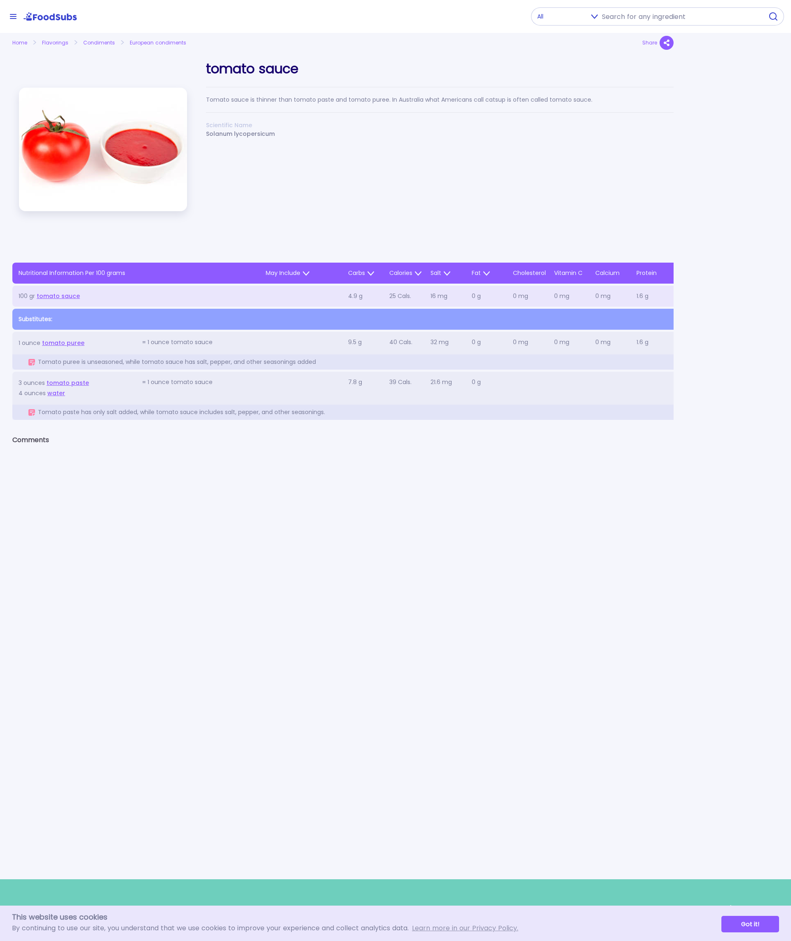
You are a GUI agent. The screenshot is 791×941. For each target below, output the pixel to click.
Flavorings (55, 42)
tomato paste (68, 383)
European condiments (158, 42)
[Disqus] (343, 558)
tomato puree (63, 343)
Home (19, 42)
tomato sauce (58, 296)
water (56, 393)
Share (649, 42)
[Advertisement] (732, 224)
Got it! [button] (750, 924)
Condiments (99, 42)
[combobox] (680, 16)
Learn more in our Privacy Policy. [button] (465, 928)
